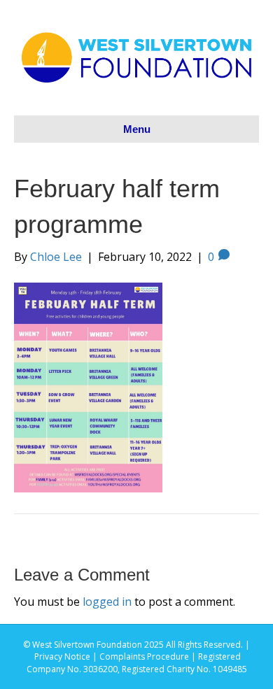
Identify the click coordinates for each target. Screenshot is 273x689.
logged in (107, 601)
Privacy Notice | (66, 656)
